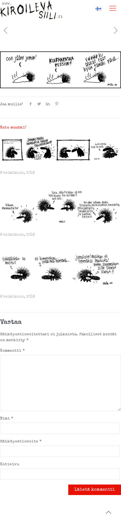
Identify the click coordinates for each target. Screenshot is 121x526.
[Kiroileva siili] (31, 7)
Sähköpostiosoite (21, 442)
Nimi (6, 419)
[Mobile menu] (112, 9)
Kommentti (12, 351)
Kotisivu (9, 465)
